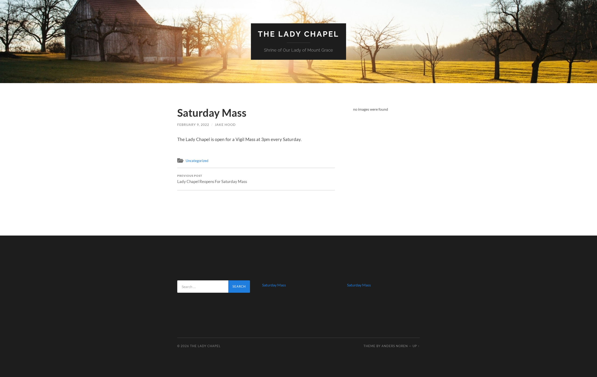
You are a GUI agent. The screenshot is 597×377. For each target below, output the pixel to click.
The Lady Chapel (298, 34)
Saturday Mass (274, 285)
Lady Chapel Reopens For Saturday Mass (212, 179)
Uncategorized (197, 161)
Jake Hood (225, 125)
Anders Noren (395, 346)
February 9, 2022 (193, 125)
